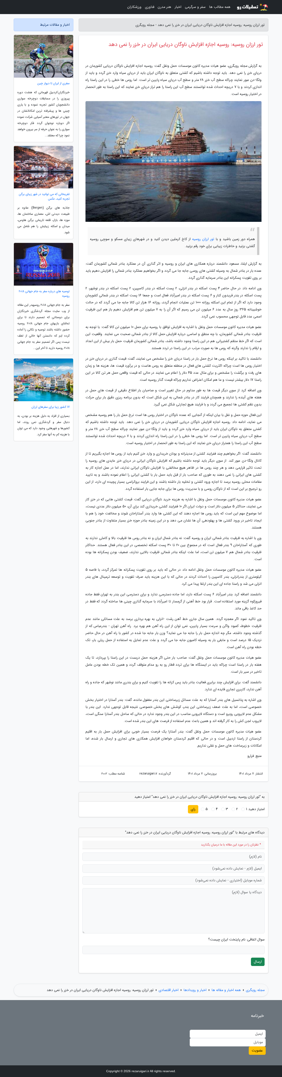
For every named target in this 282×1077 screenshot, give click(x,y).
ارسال (258, 961)
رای (193, 809)
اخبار (178, 7)
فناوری (149, 7)
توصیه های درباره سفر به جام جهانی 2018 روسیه (44, 293)
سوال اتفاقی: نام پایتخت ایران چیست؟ (236, 939)
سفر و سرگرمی (195, 7)
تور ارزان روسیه (203, 239)
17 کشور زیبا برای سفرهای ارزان (51, 407)
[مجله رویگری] (252, 7)
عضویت (257, 1050)
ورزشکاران (134, 7)
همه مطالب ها (219, 7)
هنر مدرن (164, 7)
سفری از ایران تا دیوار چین (53, 83)
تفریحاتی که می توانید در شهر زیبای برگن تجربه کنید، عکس (44, 196)
